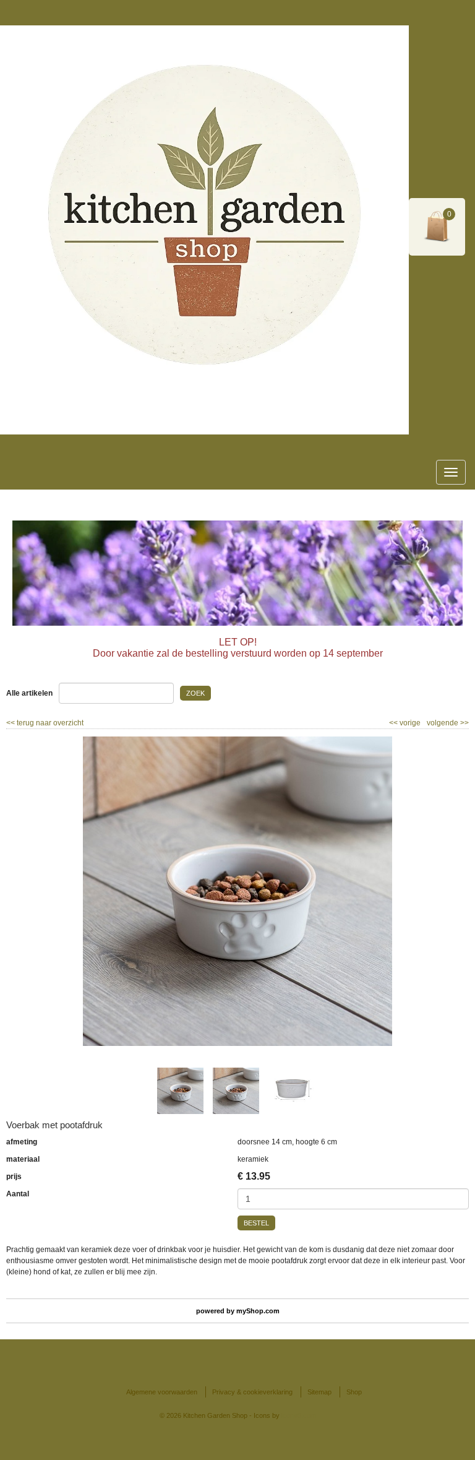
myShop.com (258, 1311)
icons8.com (298, 1415)
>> (463, 723)
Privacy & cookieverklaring (252, 1392)
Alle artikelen (29, 693)
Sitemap (319, 1392)
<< (394, 723)
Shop (354, 1392)
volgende (448, 723)
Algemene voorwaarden (161, 1392)
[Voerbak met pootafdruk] (237, 891)
